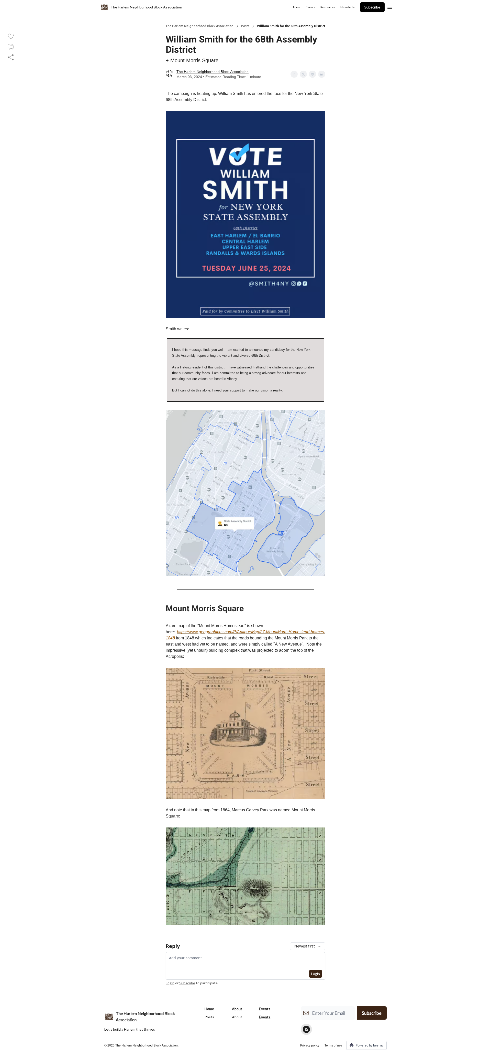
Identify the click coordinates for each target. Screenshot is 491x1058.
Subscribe (372, 7)
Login (315, 974)
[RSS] (306, 1029)
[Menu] (390, 6)
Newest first (304, 946)
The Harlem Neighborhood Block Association (199, 26)
